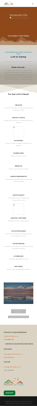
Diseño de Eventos (18, 311)
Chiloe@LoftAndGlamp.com (12, 367)
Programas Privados (17, 298)
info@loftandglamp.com (11, 336)
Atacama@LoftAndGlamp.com (13, 354)
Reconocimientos (18, 316)
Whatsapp (9, 393)
